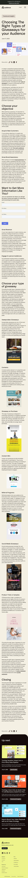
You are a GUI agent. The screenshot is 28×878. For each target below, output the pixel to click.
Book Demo (5, 848)
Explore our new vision (14, 3)
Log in (20, 7)
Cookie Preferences (20, 876)
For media (16, 864)
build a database (21, 671)
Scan (2, 861)
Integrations (4, 869)
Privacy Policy (13, 876)
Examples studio (4, 872)
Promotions (3, 858)
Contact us (16, 862)
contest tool (15, 305)
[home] (6, 7)
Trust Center (16, 866)
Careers (15, 858)
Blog (14, 856)
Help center (3, 866)
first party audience (18, 148)
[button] (24, 7)
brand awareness (19, 159)
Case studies (16, 860)
